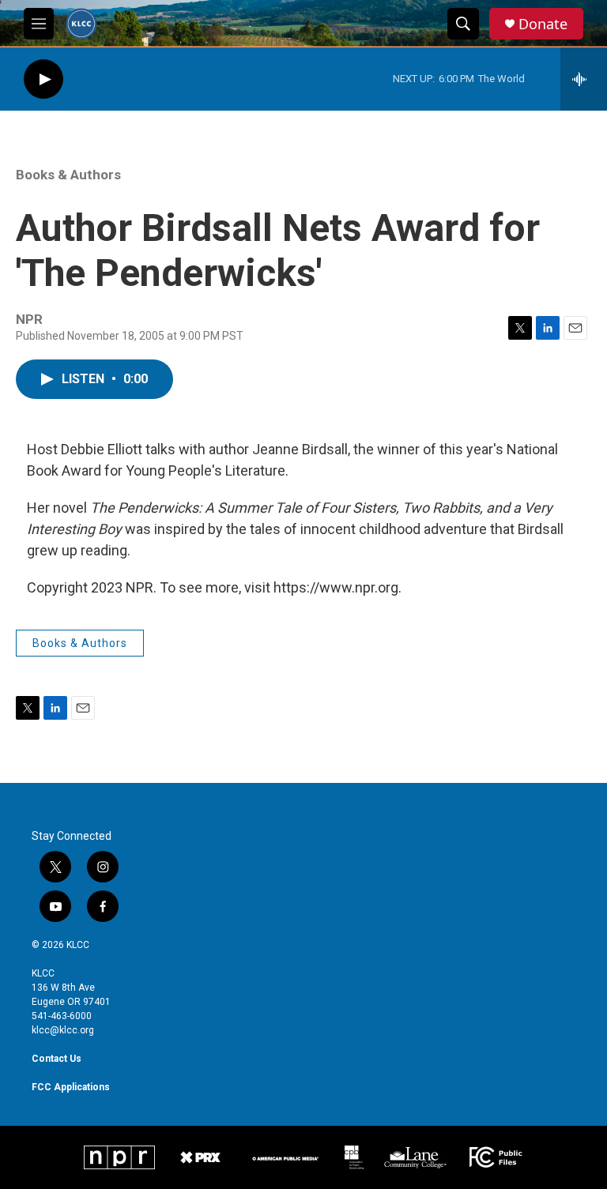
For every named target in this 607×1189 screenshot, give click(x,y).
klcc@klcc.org (63, 1030)
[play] (43, 79)
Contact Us (56, 1058)
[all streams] (583, 79)
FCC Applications (71, 1087)
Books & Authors (68, 174)
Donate (542, 24)
